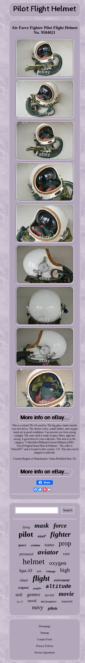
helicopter (49, 601)
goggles (37, 588)
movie (66, 593)
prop (65, 543)
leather (49, 545)
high (65, 570)
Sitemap (44, 632)
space (22, 545)
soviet (49, 595)
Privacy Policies (44, 646)
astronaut (62, 580)
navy (37, 607)
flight (41, 578)
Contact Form (44, 639)
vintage (51, 571)
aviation (35, 545)
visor (24, 580)
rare (66, 553)
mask (41, 525)
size (39, 571)
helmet (34, 561)
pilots (52, 608)
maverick (67, 601)
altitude (58, 587)
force (60, 525)
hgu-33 (25, 570)
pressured (26, 554)
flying (26, 527)
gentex (33, 594)
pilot (26, 534)
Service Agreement (44, 652)
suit (18, 594)
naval (32, 600)
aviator (48, 552)
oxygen (57, 563)
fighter (60, 534)
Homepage (44, 626)
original (23, 587)
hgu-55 (20, 601)
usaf (42, 537)
